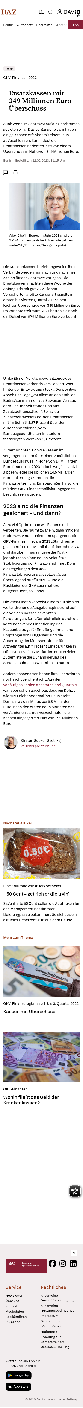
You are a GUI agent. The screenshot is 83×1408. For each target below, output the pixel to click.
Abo (76, 25)
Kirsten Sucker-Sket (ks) (41, 740)
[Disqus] (41, 1173)
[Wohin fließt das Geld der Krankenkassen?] (41, 1057)
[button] (8, 12)
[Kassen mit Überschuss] (41, 971)
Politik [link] (9, 69)
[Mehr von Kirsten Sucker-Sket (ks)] (11, 743)
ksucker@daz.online (38, 746)
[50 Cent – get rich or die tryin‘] (41, 853)
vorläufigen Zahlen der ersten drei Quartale (40, 684)
